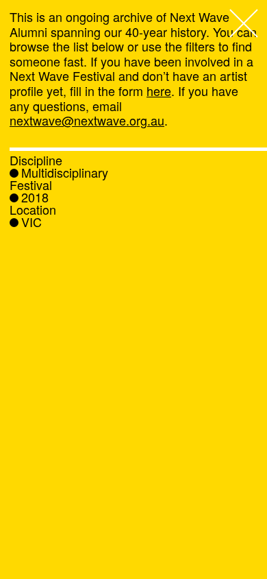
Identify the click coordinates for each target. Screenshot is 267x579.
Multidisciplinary (64, 172)
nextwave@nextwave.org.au (87, 120)
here (159, 90)
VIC (31, 221)
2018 (35, 197)
